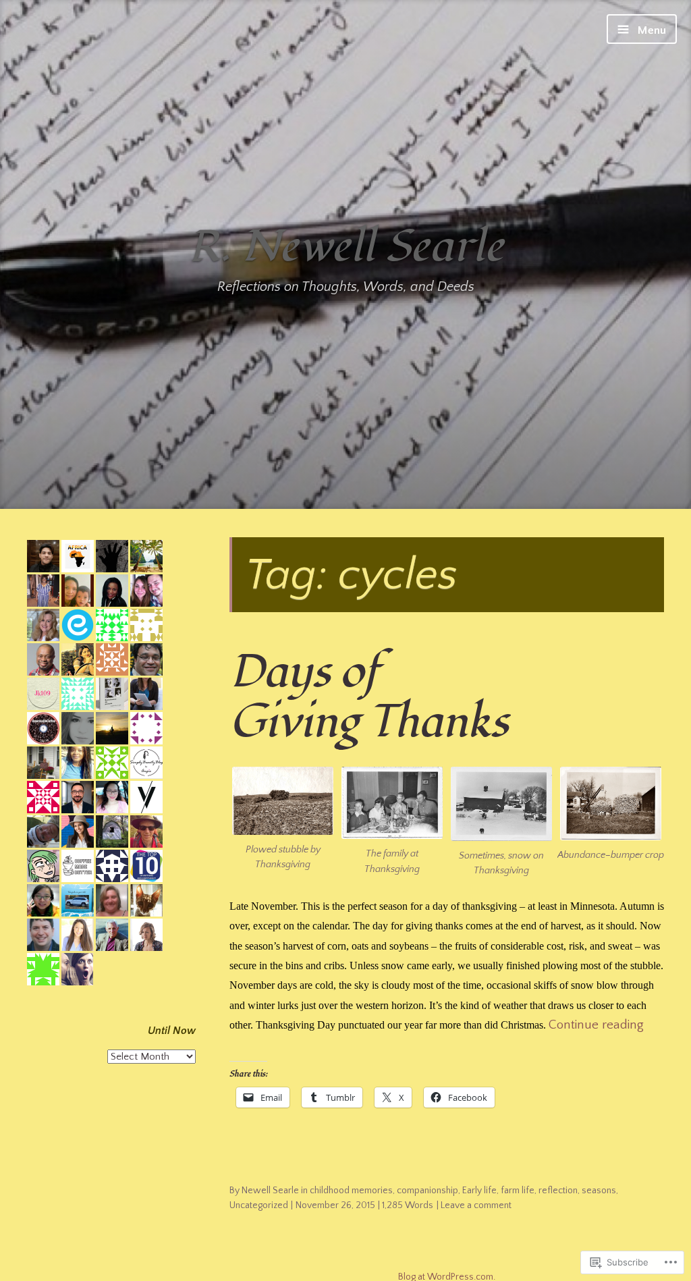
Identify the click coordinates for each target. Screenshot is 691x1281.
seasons (599, 1190)
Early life (479, 1190)
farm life (517, 1190)
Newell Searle (270, 1190)
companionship (427, 1190)
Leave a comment (476, 1205)
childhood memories (351, 1190)
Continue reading (596, 1025)
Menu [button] (650, 30)
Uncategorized (258, 1205)
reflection (558, 1190)
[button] (282, 819)
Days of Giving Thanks (368, 697)
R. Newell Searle (345, 246)
